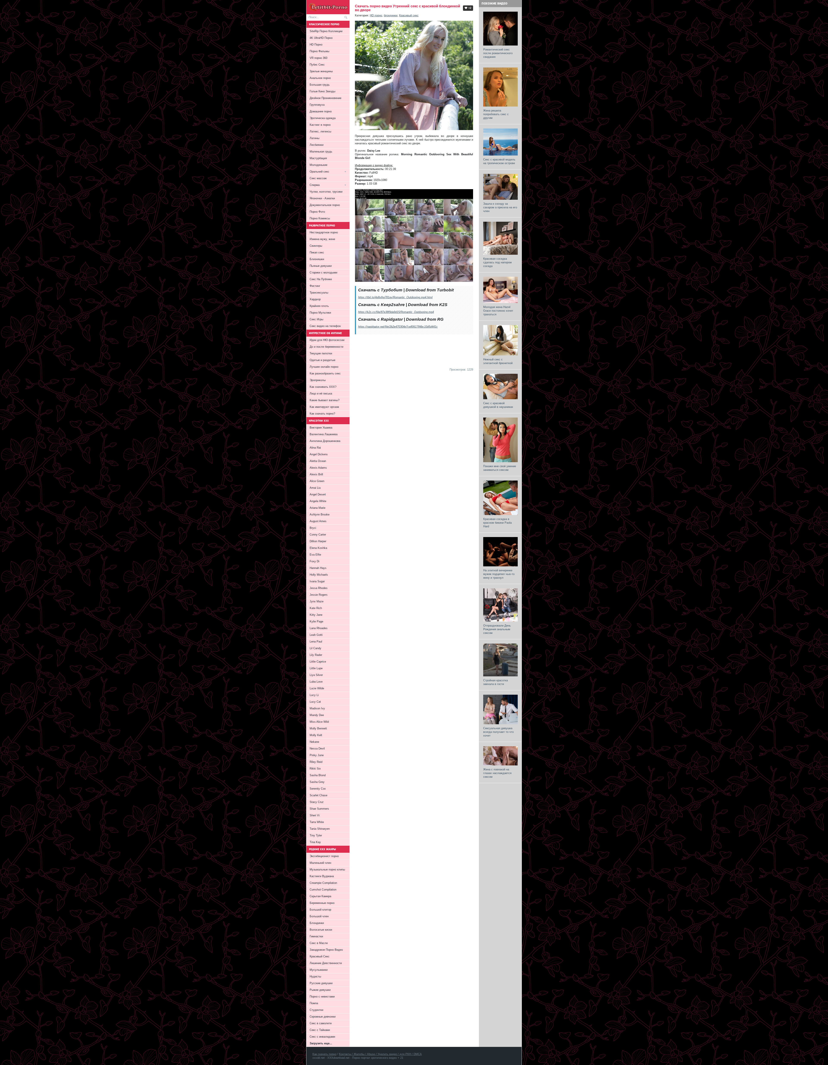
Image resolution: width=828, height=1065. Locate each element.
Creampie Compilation (323, 882)
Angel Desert (318, 494)
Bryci (313, 527)
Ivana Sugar (317, 581)
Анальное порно (320, 78)
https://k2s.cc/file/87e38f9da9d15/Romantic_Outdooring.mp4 (396, 312)
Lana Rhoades (319, 628)
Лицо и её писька (321, 393)
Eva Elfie (315, 554)
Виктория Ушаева (321, 427)
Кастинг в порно (320, 124)
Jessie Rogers (319, 594)
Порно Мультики (320, 312)
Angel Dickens (319, 454)
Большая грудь (320, 84)
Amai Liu (315, 487)
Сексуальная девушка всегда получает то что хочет (498, 732)
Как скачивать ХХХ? (323, 386)
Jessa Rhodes (319, 588)
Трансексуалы (319, 292)
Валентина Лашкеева (323, 434)
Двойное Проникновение (325, 98)
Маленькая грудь (321, 151)
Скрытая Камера (320, 896)
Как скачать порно (324, 1054)
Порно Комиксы (320, 218)
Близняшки (317, 259)
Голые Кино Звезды (322, 91)
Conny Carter (318, 534)
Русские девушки (321, 983)
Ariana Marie (317, 507)
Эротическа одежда (323, 118)
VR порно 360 (318, 58)
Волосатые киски (321, 929)
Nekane (314, 741)
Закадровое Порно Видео (326, 949)
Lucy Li (314, 695)
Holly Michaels (319, 574)
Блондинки (317, 923)
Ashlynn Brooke (319, 514)
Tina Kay (315, 842)
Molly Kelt (316, 735)
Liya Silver (316, 675)
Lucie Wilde (317, 688)
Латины (314, 138)
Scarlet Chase (318, 795)
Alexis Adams (318, 467)
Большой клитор (320, 909)
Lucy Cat (315, 701)
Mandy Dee (317, 715)
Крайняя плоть (319, 306)
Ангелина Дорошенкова (325, 441)
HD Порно (316, 44)
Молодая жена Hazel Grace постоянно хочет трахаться (498, 310)
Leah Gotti (316, 634)
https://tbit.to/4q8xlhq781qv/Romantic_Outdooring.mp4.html (395, 297)
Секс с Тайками (320, 1030)
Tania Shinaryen (320, 828)
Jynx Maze (316, 601)
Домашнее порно (321, 111)
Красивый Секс (319, 956)
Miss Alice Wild (319, 721)
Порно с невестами (322, 996)
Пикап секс (317, 252)
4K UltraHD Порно (321, 37)
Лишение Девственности (326, 963)
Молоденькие (318, 165)
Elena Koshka (318, 548)
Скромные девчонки (323, 1016)
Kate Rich (316, 608)
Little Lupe (316, 668)
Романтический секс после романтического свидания (498, 53)
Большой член (319, 916)
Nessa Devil (317, 748)
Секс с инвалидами (322, 1036)
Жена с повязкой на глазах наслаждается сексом (497, 773)
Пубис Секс (317, 64)
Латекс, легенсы (320, 131)
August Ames (318, 521)
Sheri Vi (315, 815)
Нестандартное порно (324, 232)
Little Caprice (318, 661)
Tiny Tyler (316, 835)
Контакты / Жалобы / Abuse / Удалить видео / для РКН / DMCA (380, 1054)
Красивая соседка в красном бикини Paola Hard (497, 522)
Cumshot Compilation (323, 889)
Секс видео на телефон (325, 326)
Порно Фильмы (319, 51)
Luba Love (316, 681)
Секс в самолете (321, 1023)
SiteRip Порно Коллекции (326, 31)
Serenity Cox (318, 788)
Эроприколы (318, 380)
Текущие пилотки (321, 353)
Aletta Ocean (318, 461)
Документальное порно (325, 205)
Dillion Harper (318, 541)
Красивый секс (409, 15)
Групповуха (317, 104)
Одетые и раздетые (322, 360)
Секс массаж (318, 178)
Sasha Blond (318, 775)
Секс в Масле (319, 943)
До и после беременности (326, 346)
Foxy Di (314, 561)
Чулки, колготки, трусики (326, 191)
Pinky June (317, 755)
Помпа (314, 1003)
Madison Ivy (317, 708)
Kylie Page (316, 621)
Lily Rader (316, 655)
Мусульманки (319, 969)
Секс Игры (316, 319)
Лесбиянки (316, 144)
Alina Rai (315, 447)
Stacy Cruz (317, 802)
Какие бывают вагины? (324, 400)
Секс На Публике (321, 279)
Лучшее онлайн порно (324, 366)
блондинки (390, 15)
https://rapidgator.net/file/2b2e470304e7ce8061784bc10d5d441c (398, 326)
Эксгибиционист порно (324, 856)
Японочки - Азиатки (322, 198)
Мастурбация (318, 158)
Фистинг (315, 285)
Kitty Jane (316, 614)
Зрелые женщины (321, 71)
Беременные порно (322, 903)
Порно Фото (317, 211)
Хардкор (315, 299)
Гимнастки (316, 936)
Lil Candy (315, 648)
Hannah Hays (318, 568)
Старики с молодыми (323, 272)
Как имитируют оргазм (324, 406)
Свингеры (316, 245)
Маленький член (320, 862)
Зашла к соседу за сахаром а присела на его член (500, 207)
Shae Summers (319, 808)
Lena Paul (316, 641)
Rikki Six (315, 768)
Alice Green (317, 481)
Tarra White (317, 822)
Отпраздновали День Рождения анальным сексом (497, 629)
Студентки (316, 1010)
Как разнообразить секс (325, 373)
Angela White (318, 501)
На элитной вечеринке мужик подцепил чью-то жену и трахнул (498, 574)
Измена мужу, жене (322, 239)
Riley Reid (316, 761)
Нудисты (315, 976)
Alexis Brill (316, 474)
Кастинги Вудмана (322, 876)
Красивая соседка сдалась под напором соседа (497, 262)
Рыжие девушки (320, 989)
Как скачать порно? (322, 413)
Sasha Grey (317, 782)
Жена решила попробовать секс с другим (496, 114)
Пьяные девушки (321, 265)
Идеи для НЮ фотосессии (327, 340)
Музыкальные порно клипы (327, 869)
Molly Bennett (318, 728)
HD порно (376, 15)
